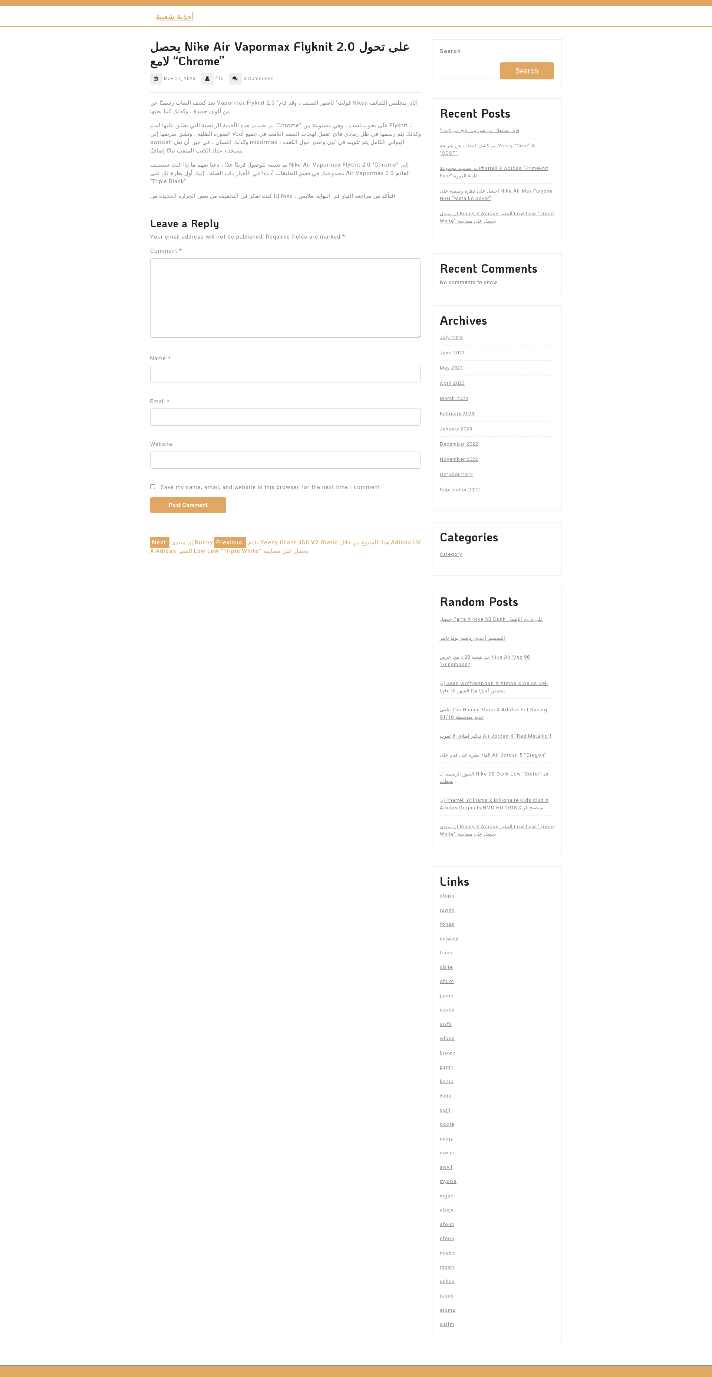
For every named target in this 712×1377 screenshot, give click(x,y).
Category (451, 554)
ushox (447, 1281)
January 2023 (456, 429)
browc (447, 1053)
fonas (447, 924)
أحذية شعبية (175, 16)
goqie (447, 1124)
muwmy (449, 938)
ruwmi (447, 910)
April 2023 (452, 383)
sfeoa (447, 1238)
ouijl (445, 1110)
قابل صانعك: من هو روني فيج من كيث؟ (479, 130)
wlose (447, 1038)
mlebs (447, 1253)
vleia (445, 1095)
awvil (446, 1167)
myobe (448, 1181)
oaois (447, 1295)
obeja (447, 1210)
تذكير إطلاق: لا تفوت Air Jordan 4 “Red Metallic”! (495, 736)
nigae (447, 1196)
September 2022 (460, 489)
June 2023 (452, 352)
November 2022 (459, 459)
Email (160, 401)
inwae (447, 1152)
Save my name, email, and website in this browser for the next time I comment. (271, 487)
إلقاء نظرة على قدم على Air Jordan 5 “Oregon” (493, 755)
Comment (166, 250)
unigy (446, 1138)
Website (161, 444)
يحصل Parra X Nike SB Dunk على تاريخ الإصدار (491, 619)
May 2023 (451, 368)
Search (450, 51)
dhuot (447, 981)
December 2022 (459, 444)
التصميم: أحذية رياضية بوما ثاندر (472, 638)
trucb (446, 952)
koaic (447, 1081)
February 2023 (457, 413)
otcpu (447, 895)
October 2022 (456, 474)
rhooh (447, 1267)
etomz (447, 1310)
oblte (446, 967)
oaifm (447, 1324)
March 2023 (454, 398)
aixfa (446, 1024)
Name (160, 358)
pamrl (447, 1067)
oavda (447, 1010)
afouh (447, 1224)
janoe (447, 996)
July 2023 (451, 337)
